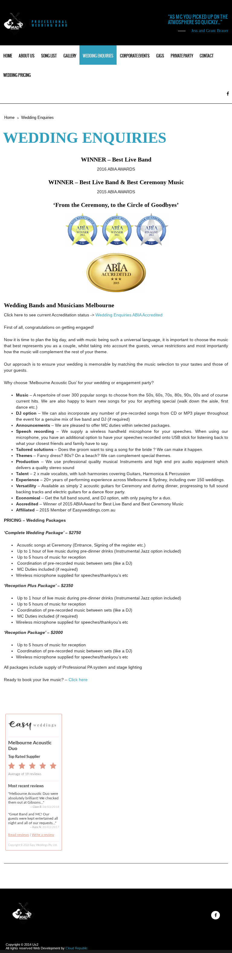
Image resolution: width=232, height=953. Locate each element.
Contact (207, 56)
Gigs (160, 56)
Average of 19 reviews (24, 774)
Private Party (182, 56)
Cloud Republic (77, 948)
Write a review (43, 835)
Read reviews (18, 835)
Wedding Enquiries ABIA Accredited (129, 314)
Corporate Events (135, 56)
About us (26, 56)
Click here (78, 679)
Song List (49, 56)
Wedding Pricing (17, 75)
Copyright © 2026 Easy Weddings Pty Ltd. (32, 845)
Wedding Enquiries (98, 56)
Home (7, 56)
